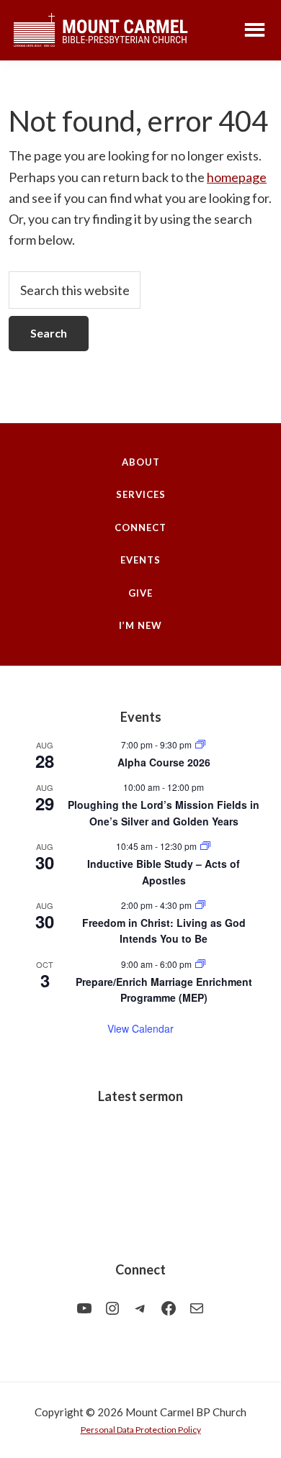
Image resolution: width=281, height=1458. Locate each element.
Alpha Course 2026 (163, 762)
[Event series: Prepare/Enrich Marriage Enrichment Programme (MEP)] (200, 964)
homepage (237, 177)
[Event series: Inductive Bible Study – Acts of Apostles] (205, 846)
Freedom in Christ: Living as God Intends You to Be (164, 930)
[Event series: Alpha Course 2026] (200, 744)
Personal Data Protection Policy (141, 1429)
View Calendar (140, 1028)
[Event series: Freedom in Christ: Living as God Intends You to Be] (200, 905)
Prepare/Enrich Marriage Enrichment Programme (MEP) (164, 989)
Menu (254, 29)
